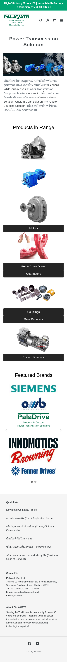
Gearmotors (33, 273)
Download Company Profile (21, 509)
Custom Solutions (34, 357)
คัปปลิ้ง (41, 93)
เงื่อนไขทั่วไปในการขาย (19, 538)
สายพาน (31, 93)
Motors (33, 228)
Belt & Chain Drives (33, 266)
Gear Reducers (33, 319)
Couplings (33, 312)
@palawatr (17, 595)
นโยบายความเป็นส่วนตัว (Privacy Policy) (28, 547)
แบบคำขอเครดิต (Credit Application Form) (29, 518)
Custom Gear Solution (29, 101)
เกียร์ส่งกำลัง (18, 89)
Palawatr (37, 652)
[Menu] (61, 20)
